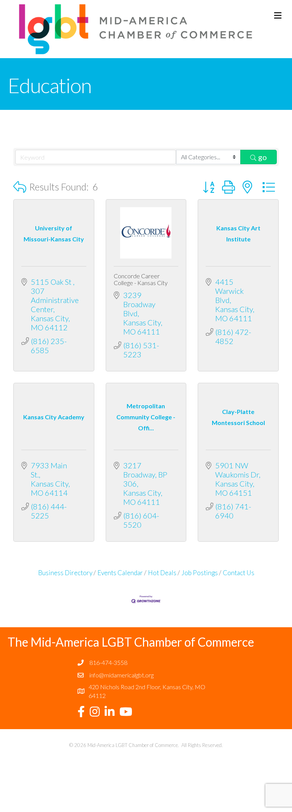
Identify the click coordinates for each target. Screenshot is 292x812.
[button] (19, 186)
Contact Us (238, 573)
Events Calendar (120, 573)
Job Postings (199, 573)
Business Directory (65, 573)
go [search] (262, 157)
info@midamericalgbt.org (121, 675)
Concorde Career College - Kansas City (141, 279)
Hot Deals (162, 573)
